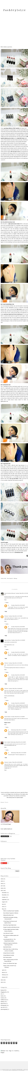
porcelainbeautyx (11, 695)
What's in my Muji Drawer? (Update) (11, 910)
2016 (2, 888)
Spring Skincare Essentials (8, 953)
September (4, 899)
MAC (5, 578)
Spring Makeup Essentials (8, 955)
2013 (2, 982)
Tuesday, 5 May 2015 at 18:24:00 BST (18, 652)
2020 (2, 878)
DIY (1, 994)
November (4, 895)
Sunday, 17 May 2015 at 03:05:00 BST (15, 762)
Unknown (6, 616)
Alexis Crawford (7, 742)
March (3, 972)
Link (14, 222)
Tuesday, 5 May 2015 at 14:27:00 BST (15, 616)
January (3, 977)
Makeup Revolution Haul (8, 915)
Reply (5, 599)
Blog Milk (8, 1070)
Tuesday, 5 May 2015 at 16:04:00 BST (15, 688)
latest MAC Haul (20, 138)
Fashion (2, 997)
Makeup (15, 578)
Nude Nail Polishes (7, 947)
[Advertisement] (14, 31)
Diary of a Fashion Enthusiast (9, 593)
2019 (2, 881)
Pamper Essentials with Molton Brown (11, 927)
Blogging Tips (4, 992)
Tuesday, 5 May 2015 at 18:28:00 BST (18, 703)
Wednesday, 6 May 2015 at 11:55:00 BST (18, 752)
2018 (2, 883)
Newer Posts (4, 802)
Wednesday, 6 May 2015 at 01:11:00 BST (18, 742)
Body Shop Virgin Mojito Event (9, 925)
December (4, 892)
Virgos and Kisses (7, 640)
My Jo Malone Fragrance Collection (10, 913)
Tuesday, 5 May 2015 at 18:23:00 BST (18, 626)
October (4, 897)
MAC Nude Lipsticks (6, 46)
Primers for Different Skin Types (10, 963)
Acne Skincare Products (8, 933)
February (4, 974)
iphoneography (4, 1009)
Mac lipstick (10, 578)
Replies (7, 602)
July (3, 904)
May (3, 909)
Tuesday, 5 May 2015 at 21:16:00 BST (18, 716)
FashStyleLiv (14, 10)
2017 (2, 885)
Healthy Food (4, 999)
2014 (2, 980)
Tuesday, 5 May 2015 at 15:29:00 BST (18, 640)
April (3, 970)
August (3, 902)
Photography (3, 1005)
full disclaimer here (19, 552)
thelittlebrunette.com (12, 745)
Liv (8, 605)
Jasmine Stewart (7, 716)
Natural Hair (3, 1003)
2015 (2, 890)
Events (2, 996)
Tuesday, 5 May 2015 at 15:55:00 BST (15, 663)
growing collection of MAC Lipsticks (12, 128)
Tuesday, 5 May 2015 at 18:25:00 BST (18, 675)
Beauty (2, 990)
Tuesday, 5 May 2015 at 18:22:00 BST (18, 605)
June (3, 906)
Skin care (3, 1007)
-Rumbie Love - (7, 768)
